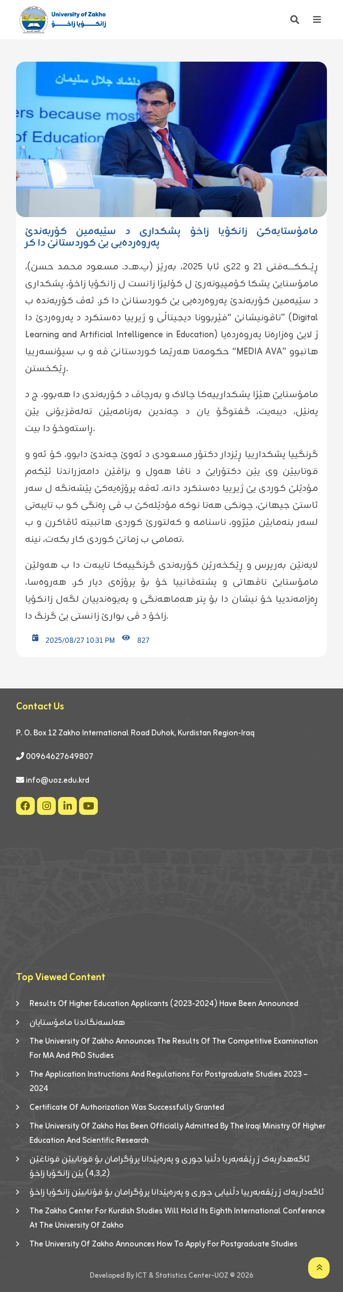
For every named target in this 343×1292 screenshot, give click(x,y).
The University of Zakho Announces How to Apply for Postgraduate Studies (163, 1244)
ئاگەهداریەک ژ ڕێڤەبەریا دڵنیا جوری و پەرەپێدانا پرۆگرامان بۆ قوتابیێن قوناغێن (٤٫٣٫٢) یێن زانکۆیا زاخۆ (169, 1166)
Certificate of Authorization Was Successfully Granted (126, 1107)
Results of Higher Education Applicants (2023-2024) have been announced (163, 1004)
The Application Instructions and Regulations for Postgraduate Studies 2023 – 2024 (168, 1081)
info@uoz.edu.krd (57, 780)
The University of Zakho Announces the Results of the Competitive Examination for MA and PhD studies (173, 1048)
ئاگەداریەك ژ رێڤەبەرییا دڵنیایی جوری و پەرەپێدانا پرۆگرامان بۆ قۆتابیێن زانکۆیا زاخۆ (176, 1192)
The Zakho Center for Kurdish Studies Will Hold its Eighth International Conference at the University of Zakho (177, 1218)
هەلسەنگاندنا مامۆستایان (77, 1022)
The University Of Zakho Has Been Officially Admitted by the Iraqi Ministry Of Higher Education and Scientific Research (177, 1133)
